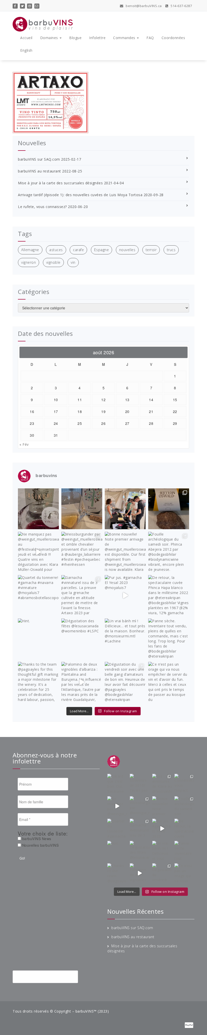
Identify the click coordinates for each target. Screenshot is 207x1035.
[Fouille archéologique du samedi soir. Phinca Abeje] (168, 552)
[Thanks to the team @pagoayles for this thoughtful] (38, 682)
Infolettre (97, 37)
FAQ (150, 37)
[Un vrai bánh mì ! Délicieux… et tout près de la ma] (125, 638)
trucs (171, 249)
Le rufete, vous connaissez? (42, 206)
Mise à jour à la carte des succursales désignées (60, 183)
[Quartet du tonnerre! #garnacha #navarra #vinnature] (38, 595)
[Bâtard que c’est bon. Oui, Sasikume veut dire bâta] (38, 508)
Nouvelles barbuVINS (40, 845)
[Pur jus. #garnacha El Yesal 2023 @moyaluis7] (125, 595)
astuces (56, 249)
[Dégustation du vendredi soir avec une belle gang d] (125, 682)
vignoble (53, 262)
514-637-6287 (181, 6)
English (26, 50)
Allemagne (30, 249)
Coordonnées (173, 37)
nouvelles (127, 249)
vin (73, 262)
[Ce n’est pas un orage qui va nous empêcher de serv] (168, 682)
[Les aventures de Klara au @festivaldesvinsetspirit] (125, 508)
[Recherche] (90, 977)
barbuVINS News (36, 838)
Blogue (75, 37)
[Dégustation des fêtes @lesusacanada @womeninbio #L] (81, 638)
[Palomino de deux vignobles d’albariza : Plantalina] (81, 682)
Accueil (26, 37)
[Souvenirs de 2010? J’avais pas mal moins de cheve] (81, 508)
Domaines (49, 37)
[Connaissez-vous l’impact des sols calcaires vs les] (168, 508)
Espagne (101, 249)
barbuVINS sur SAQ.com (39, 159)
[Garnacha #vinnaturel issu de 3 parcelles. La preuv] (81, 595)
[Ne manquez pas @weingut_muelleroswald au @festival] (38, 552)
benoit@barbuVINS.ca (143, 6)
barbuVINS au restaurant (39, 171)
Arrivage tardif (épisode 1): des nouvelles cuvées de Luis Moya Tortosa (80, 194)
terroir (151, 249)
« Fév (24, 444)
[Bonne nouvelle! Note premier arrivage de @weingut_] (125, 552)
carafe (78, 249)
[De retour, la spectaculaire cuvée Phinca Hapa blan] (168, 595)
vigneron (28, 262)
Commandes (124, 37)
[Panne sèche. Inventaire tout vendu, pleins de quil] (168, 638)
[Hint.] (38, 638)
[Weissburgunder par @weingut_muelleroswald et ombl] (81, 552)
